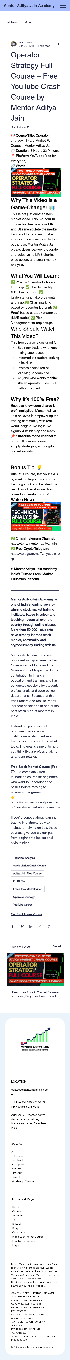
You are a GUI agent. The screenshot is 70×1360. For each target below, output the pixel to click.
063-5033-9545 (30, 1106)
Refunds (17, 1224)
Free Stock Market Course (26, 914)
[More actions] (58, 44)
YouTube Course (23, 904)
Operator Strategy (24, 896)
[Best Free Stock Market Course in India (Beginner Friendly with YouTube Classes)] (35, 969)
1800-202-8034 (36, 1102)
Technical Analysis (24, 857)
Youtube (16, 1168)
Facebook (17, 1160)
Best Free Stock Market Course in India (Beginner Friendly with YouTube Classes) (35, 994)
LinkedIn (16, 1177)
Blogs (15, 1228)
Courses (17, 1211)
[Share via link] (40, 926)
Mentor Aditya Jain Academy (29, 5)
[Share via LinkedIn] (31, 926)
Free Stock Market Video (27, 889)
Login (15, 1245)
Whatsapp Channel (23, 1181)
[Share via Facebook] (12, 926)
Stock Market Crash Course (29, 865)
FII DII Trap (19, 881)
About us (17, 1215)
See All (57, 946)
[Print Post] (49, 926)
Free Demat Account (25, 1241)
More (28, 22)
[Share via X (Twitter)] (22, 926)
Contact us (18, 1232)
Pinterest (16, 1172)
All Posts (12, 22)
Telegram (17, 1156)
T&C (14, 1220)
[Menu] (62, 5)
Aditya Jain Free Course (27, 873)
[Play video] (36, 182)
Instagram (17, 1164)
